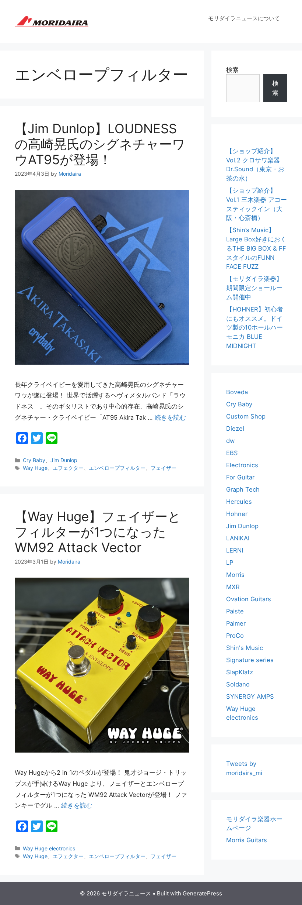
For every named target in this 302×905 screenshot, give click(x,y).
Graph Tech (243, 489)
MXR (233, 587)
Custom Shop (246, 416)
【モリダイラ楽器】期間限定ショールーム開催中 (254, 288)
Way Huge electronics (49, 848)
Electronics (242, 465)
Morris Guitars (246, 840)
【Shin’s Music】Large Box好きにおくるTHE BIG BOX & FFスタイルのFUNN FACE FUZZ (256, 248)
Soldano (238, 684)
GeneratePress (202, 893)
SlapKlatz (239, 672)
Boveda (237, 392)
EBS (232, 453)
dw (230, 440)
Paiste (235, 611)
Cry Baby (34, 460)
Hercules (239, 501)
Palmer (236, 623)
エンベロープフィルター (117, 468)
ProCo (235, 635)
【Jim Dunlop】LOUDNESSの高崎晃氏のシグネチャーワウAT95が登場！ (100, 144)
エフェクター (68, 468)
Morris (235, 574)
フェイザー (163, 468)
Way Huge (35, 468)
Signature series (250, 660)
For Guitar (240, 477)
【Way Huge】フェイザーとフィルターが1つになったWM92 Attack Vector (98, 532)
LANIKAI (237, 538)
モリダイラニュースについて (244, 18)
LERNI (234, 550)
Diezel (235, 428)
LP (229, 562)
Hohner (236, 513)
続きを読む (170, 417)
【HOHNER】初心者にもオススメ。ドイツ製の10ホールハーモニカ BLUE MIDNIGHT (254, 328)
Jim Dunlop (63, 460)
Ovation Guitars (248, 599)
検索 (232, 69)
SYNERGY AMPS (250, 696)
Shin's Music (244, 647)
